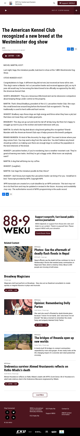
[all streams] (77, 10)
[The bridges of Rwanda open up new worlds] (18, 342)
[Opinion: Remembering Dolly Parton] (18, 307)
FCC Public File (34, 416)
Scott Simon (37, 310)
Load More (40, 395)
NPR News (37, 247)
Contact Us (65, 409)
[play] (5, 10)
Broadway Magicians (17, 276)
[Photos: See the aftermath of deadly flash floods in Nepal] (18, 254)
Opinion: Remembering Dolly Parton (52, 305)
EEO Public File (50, 409)
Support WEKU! (68, 3)
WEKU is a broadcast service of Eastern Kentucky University (36, 409)
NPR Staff (37, 257)
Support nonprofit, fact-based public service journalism (54, 218)
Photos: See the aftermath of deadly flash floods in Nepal (52, 251)
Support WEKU (50, 413)
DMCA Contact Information (66, 413)
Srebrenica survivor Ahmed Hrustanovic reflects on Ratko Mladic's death (36, 368)
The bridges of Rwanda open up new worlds (54, 339)
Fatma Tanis (37, 345)
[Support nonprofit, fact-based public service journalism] (16, 225)
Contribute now (43, 233)
